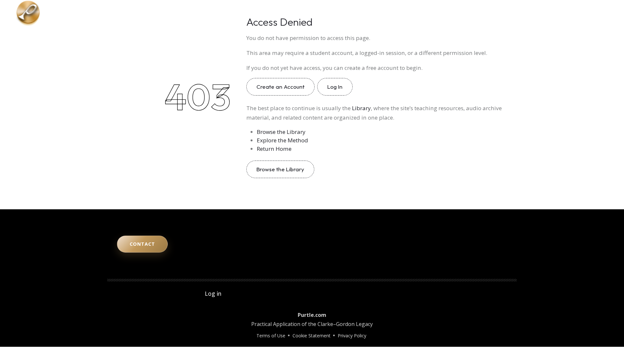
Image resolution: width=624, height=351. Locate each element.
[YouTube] (572, 13)
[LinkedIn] (590, 13)
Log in (213, 293)
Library (519, 13)
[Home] (28, 12)
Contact (546, 13)
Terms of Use (270, 335)
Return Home (274, 148)
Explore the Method (282, 140)
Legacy (494, 13)
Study (471, 13)
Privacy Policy (352, 335)
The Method (441, 13)
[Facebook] (600, 13)
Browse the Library (281, 132)
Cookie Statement (311, 335)
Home (412, 13)
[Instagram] (581, 13)
